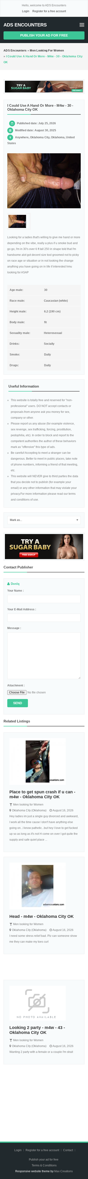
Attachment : (16, 685)
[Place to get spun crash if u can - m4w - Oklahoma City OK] (44, 761)
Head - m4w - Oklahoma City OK (41, 916)
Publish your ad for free (44, 35)
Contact (68, 1150)
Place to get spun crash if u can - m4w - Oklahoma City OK (42, 794)
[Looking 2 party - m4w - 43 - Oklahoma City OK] (44, 1003)
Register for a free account (49, 11)
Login (25, 11)
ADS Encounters (25, 24)
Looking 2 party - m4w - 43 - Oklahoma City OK (37, 1030)
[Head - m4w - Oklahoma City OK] (44, 886)
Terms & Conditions (44, 1165)
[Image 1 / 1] (44, 180)
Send (17, 703)
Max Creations (63, 1171)
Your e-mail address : (21, 609)
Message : (14, 628)
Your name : (15, 590)
